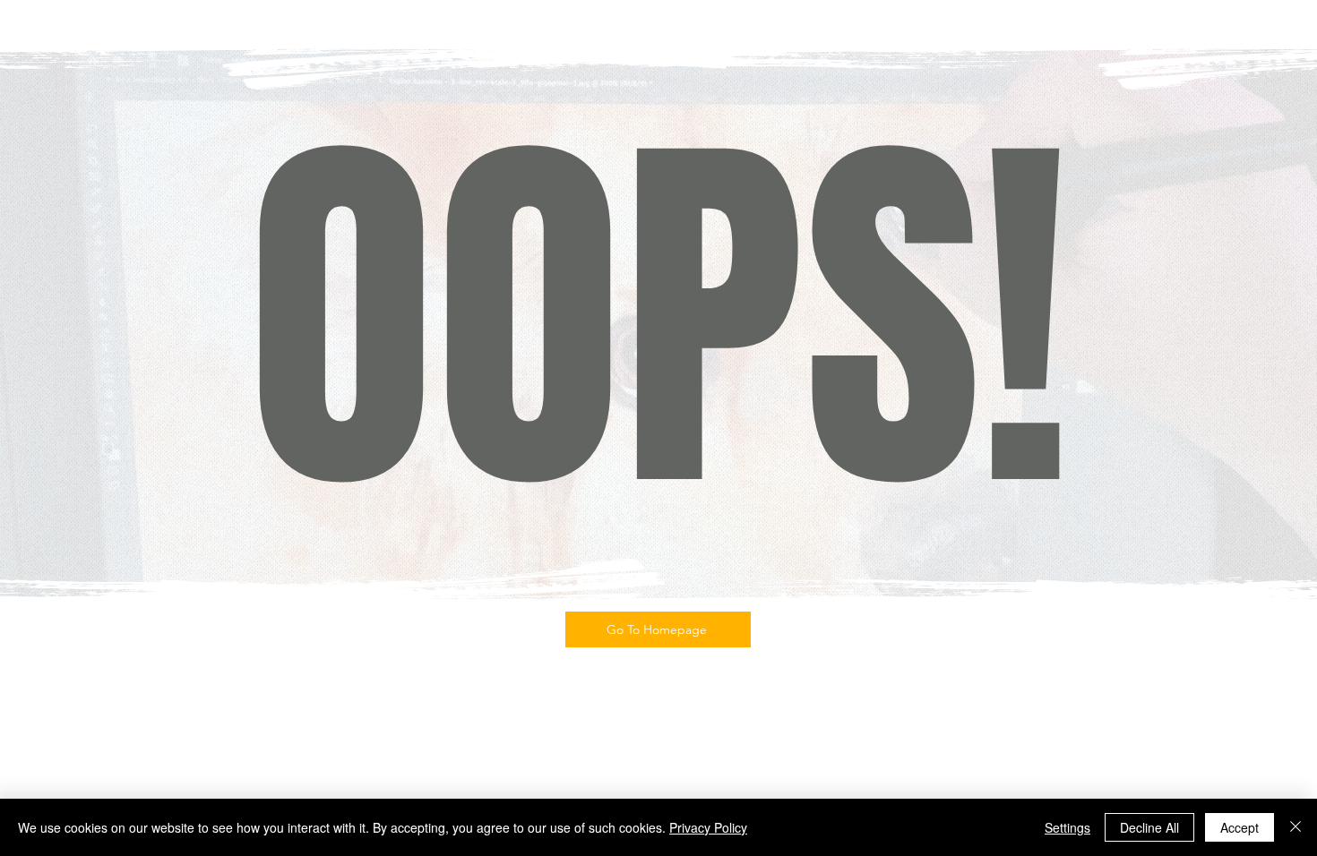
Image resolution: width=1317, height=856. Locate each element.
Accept (1239, 827)
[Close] (1295, 827)
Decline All (1149, 827)
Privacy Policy (708, 827)
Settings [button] (1067, 827)
